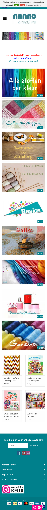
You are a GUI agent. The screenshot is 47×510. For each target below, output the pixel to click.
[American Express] (37, 503)
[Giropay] (42, 506)
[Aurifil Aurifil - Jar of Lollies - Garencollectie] (35, 400)
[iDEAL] (14, 503)
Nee (22, 5)
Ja (16, 5)
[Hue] (23, 36)
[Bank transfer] (9, 503)
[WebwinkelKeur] (23, 489)
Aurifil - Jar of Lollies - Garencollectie (33, 415)
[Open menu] (5, 18)
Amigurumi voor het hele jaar (34, 379)
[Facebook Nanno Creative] (19, 453)
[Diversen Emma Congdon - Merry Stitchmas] (12, 400)
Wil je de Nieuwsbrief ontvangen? (23, 61)
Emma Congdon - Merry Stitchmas (11, 415)
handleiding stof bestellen (23, 58)
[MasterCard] (26, 503)
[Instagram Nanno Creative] (28, 453)
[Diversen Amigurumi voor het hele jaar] (35, 365)
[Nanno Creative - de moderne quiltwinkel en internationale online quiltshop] (28, 18)
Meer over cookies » (33, 5)
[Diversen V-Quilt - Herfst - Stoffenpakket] (12, 365)
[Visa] (31, 503)
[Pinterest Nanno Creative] (24, 453)
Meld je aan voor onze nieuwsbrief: (23, 440)
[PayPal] (42, 503)
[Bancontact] (20, 503)
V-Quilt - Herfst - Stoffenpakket (11, 379)
